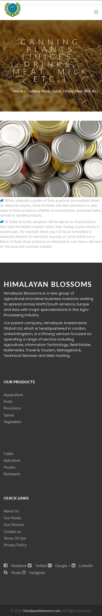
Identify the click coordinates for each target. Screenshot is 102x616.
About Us (11, 511)
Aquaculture (13, 395)
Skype (15, 573)
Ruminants (12, 474)
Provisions (12, 408)
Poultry (10, 467)
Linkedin (85, 566)
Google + (62, 566)
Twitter (40, 566)
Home (18, 91)
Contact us (12, 532)
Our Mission (14, 525)
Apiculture (12, 460)
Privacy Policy (15, 545)
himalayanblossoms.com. (42, 611)
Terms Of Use (15, 538)
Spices (9, 415)
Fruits (8, 402)
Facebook (18, 566)
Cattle (8, 454)
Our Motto (12, 518)
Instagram (36, 573)
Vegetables (13, 422)
